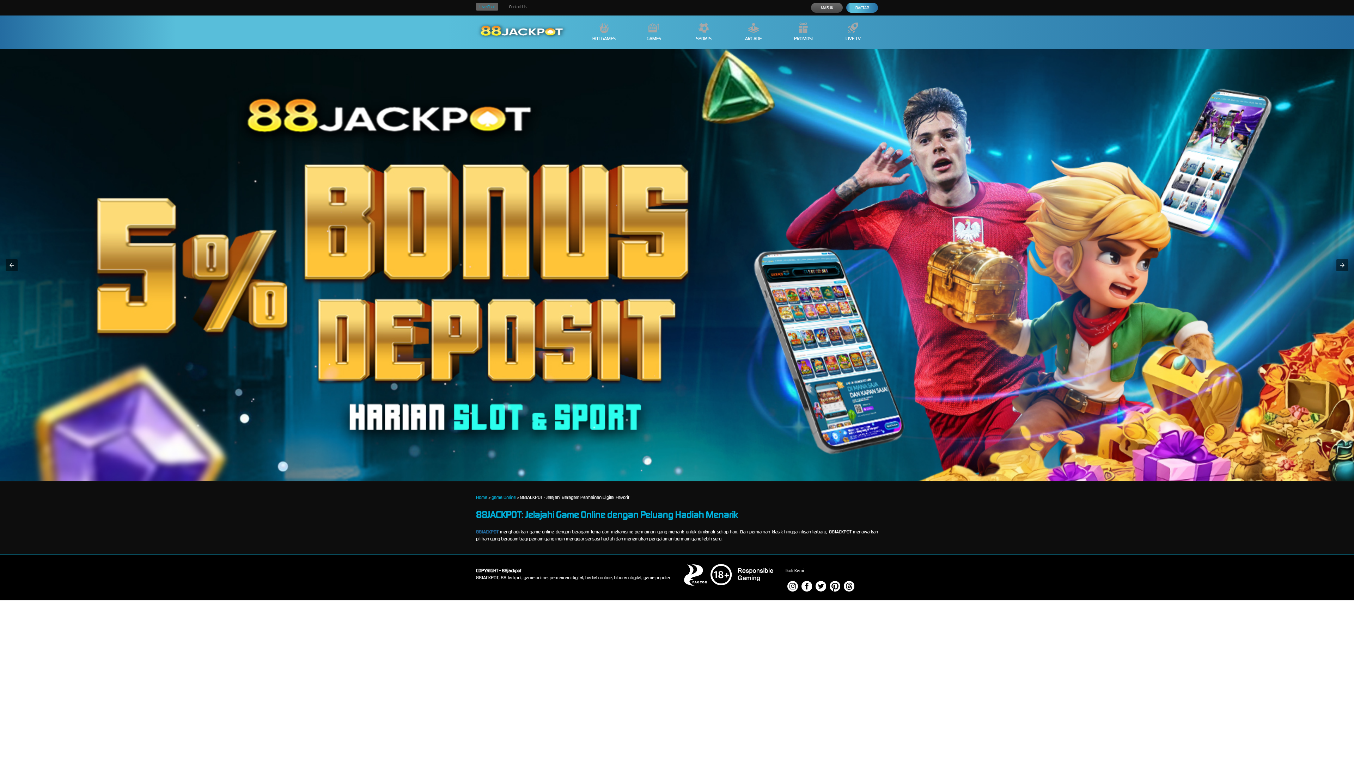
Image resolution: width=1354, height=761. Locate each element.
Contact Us (517, 6)
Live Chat (487, 6)
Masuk (827, 7)
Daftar (862, 7)
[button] (12, 265)
